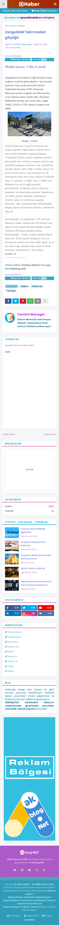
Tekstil (25, 900)
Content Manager (31, 314)
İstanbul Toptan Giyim (15, 887)
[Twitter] (15, 301)
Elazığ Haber (14, 637)
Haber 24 (12, 656)
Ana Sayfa (10, 25)
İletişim (48, 915)
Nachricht (17, 890)
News (35, 890)
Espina (42, 890)
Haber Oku (13, 646)
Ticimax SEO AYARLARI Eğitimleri (33, 530)
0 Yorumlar (15, 47)
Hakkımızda (32, 915)
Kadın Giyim (35, 887)
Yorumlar (41, 522)
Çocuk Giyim (37, 900)
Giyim (11, 897)
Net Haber (13, 641)
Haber (21, 25)
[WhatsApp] (30, 301)
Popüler (10, 522)
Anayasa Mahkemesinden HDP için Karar (36, 557)
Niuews (7, 890)
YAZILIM (29, 511)
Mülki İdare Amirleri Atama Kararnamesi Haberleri (36, 583)
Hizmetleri (46, 10)
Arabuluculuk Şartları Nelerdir (33, 543)
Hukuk (10, 666)
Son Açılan (25, 522)
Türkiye (11, 290)
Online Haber (14, 632)
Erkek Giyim (48, 887)
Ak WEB (29, 469)
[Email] (37, 301)
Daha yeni (9, 434)
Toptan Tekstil (30, 906)
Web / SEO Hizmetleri (16, 10)
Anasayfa (14, 915)
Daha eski (49, 434)
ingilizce (34, 878)
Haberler (37, 286)
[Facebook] (8, 301)
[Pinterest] (23, 301)
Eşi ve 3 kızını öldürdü (33, 568)
